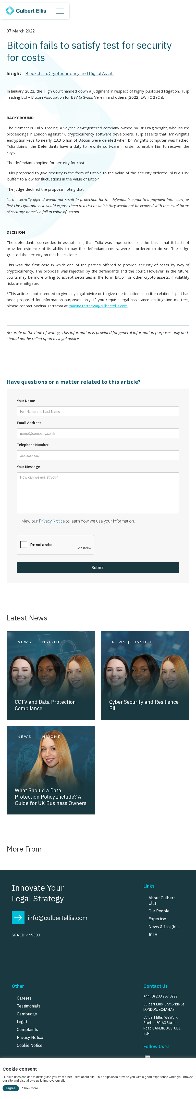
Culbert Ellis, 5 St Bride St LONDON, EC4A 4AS (163, 1007)
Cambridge (27, 1013)
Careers (24, 998)
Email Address (29, 423)
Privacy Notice (52, 521)
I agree (11, 1088)
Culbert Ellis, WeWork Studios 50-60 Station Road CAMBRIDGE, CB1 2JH (162, 1025)
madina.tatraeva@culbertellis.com (98, 305)
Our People (159, 910)
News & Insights (164, 926)
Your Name (26, 401)
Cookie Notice (29, 1045)
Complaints (27, 1029)
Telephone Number (33, 445)
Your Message (28, 467)
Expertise (157, 918)
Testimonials (28, 1006)
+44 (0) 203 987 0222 (160, 996)
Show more (30, 1088)
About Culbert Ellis (162, 900)
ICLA (153, 934)
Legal (22, 1021)
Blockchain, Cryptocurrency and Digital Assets (69, 73)
